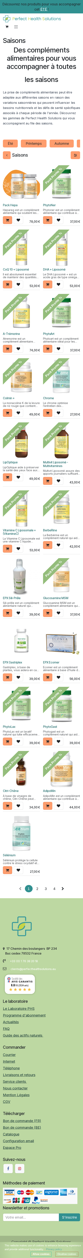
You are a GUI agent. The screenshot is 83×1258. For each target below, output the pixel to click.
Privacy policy (54, 1249)
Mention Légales (16, 1095)
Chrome (48, 398)
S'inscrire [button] (69, 1217)
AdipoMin (49, 791)
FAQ (6, 1029)
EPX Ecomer (51, 662)
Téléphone (11, 1068)
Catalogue (11, 1134)
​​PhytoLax (9, 727)
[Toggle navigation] (16, 27)
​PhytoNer (49, 205)
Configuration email (18, 1141)
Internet (9, 1061)
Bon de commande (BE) (22, 1127)
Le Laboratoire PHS (19, 1009)
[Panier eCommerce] (7, 26)
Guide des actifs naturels (23, 1035)
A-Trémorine (11, 334)
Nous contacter (15, 1088)
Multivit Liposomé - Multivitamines (55, 464)
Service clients (15, 1082)
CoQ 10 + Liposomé (16, 269)
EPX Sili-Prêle (11, 598)
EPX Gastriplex (12, 662)
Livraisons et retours (19, 1075)
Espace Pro (12, 1148)
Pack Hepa (10, 205)
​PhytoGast (50, 727)
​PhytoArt (48, 334)
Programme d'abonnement (24, 1015)
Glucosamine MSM (55, 598)
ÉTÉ (44, 9)
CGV (6, 1102)
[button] (7, 220)
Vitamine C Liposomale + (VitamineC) (19, 532)
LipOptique (10, 462)
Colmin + (9, 398)
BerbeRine (50, 530)
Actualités (11, 1022)
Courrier (9, 1055)
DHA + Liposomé (54, 269)
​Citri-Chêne (11, 791)
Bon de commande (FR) (22, 1121)
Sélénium (9, 855)
